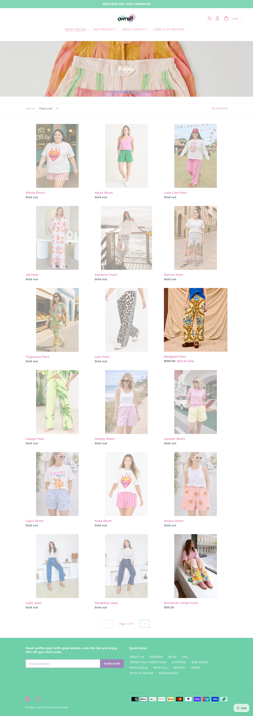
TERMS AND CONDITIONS (147, 662)
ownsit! (40, 707)
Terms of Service (141, 673)
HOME (195, 667)
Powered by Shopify (56, 707)
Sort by (30, 108)
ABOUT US (136, 657)
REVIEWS (156, 657)
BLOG (172, 657)
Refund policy (168, 673)
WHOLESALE (138, 667)
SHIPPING (179, 662)
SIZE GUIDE (200, 662)
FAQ (185, 657)
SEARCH (180, 667)
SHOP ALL (160, 667)
